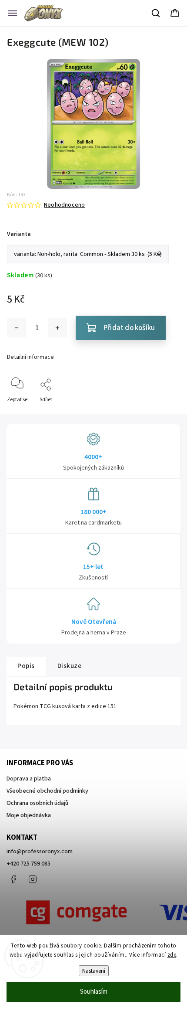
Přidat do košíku (129, 328)
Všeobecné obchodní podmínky (47, 791)
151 (112, 706)
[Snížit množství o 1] (16, 327)
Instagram (32, 879)
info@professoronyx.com (40, 851)
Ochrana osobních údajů (37, 803)
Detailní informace (30, 357)
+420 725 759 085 (28, 863)
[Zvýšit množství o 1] (57, 327)
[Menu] (12, 13)
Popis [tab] (26, 666)
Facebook (13, 879)
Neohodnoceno (64, 205)
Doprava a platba (29, 778)
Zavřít (166, 414)
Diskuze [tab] (69, 666)
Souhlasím (93, 991)
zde (172, 955)
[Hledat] (156, 13)
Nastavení (93, 971)
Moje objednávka (29, 815)
